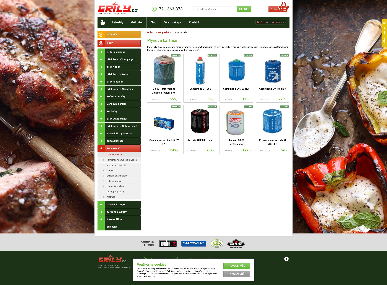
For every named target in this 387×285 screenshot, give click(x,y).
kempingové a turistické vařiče (122, 160)
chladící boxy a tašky (117, 175)
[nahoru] (286, 259)
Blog (153, 22)
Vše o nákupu (172, 22)
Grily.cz (151, 32)
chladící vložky (114, 181)
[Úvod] (103, 22)
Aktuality (117, 22)
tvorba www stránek (114, 268)
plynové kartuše (114, 154)
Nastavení (237, 273)
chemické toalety (115, 186)
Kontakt (194, 22)
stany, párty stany (115, 191)
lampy (110, 170)
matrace (111, 197)
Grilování (137, 22)
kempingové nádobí (116, 165)
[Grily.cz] (118, 7)
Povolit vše (237, 265)
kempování (163, 32)
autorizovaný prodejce (112, 14)
